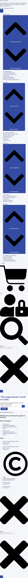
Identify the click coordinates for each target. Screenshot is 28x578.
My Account (6, 424)
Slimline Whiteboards (8, 78)
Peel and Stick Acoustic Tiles (10, 134)
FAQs (4, 428)
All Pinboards (6, 195)
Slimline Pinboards (8, 200)
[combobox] (7, 348)
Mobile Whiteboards (8, 77)
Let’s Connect (6, 442)
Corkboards (6, 199)
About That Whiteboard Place (11, 441)
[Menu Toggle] (1, 11)
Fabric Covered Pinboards (10, 196)
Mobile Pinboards (7, 201)
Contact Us (6, 484)
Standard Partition (8, 256)
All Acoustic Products (8, 132)
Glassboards (6, 75)
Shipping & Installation (9, 425)
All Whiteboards (7, 71)
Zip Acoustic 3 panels (8, 259)
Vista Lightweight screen (9, 261)
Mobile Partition (7, 258)
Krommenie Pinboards (9, 197)
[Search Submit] (23, 406)
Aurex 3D (5, 139)
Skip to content (4, 0)
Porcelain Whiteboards (9, 73)
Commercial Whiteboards (9, 74)
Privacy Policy (6, 482)
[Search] (1, 391)
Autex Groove (6, 140)
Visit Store (6, 444)
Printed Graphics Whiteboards (11, 79)
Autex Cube (6, 138)
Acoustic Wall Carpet (8, 135)
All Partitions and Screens (10, 255)
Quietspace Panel (7, 136)
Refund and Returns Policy (10, 426)
